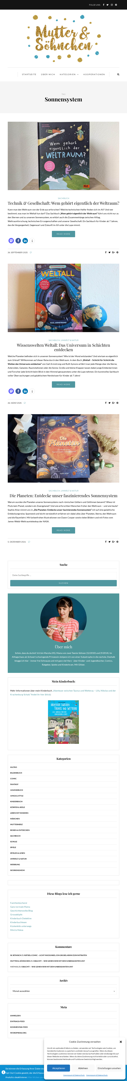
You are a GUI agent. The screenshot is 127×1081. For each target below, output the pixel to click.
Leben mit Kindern (19, 813)
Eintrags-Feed (17, 1021)
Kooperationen (94, 74)
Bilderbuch (16, 773)
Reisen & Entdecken (20, 830)
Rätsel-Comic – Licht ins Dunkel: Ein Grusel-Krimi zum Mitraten (55, 955)
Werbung (15, 864)
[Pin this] (117, 252)
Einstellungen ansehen (109, 1068)
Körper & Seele (17, 807)
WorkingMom (17, 870)
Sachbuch (63, 198)
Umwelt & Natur (70, 340)
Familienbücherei (18, 903)
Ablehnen (83, 1068)
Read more (63, 234)
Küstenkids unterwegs (20, 926)
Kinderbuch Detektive (20, 918)
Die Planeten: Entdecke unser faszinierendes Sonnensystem (63, 495)
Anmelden (15, 1015)
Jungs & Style (16, 796)
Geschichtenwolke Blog (21, 910)
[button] (120, 1041)
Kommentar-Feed (19, 1027)
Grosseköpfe (16, 914)
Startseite (29, 74)
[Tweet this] (110, 252)
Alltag (13, 767)
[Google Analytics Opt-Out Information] (3, 1073)
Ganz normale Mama (20, 906)
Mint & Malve (16, 930)
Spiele (13, 847)
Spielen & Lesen (17, 853)
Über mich (48, 74)
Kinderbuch (16, 801)
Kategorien (68, 74)
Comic (13, 778)
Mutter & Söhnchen (20, 961)
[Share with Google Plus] (113, 252)
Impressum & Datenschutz (74, 1075)
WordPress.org (18, 1033)
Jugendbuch (16, 790)
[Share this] (106, 252)
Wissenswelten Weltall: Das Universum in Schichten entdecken (63, 347)
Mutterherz (16, 824)
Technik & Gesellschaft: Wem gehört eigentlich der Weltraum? (63, 203)
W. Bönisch (15, 955)
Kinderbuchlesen (18, 922)
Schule (13, 841)
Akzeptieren (58, 1068)
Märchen (15, 818)
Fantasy (14, 784)
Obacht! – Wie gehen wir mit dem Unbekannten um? (59, 961)
